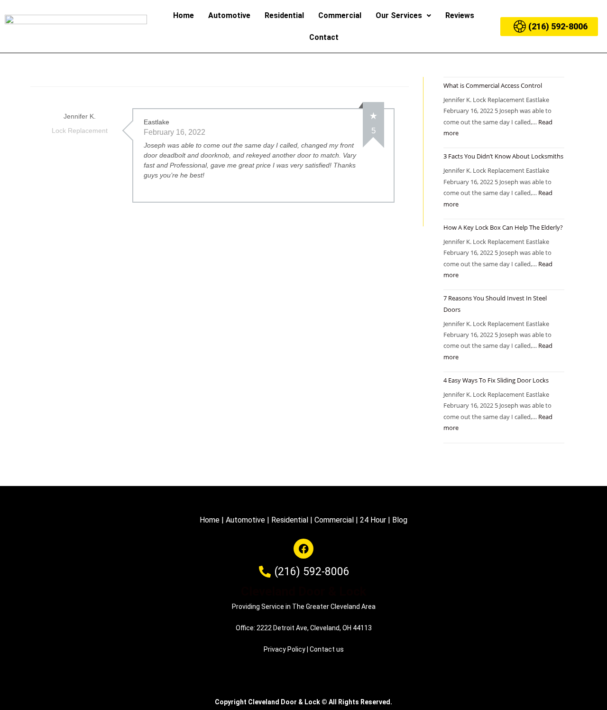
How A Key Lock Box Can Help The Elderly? (503, 227)
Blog (399, 519)
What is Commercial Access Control (492, 85)
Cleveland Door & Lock (303, 591)
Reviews (459, 15)
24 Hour (373, 519)
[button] (403, 16)
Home (183, 15)
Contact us (327, 649)
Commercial (339, 15)
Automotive (229, 15)
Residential (284, 15)
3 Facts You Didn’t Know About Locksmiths (503, 156)
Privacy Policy (284, 649)
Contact (324, 37)
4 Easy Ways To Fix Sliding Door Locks (496, 380)
